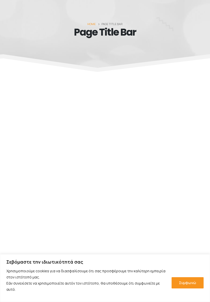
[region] (105, 278)
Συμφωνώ (187, 282)
